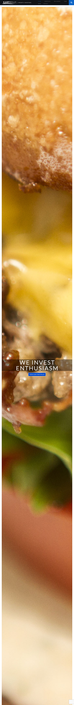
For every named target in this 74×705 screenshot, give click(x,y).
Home (39, 1)
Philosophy (57, 1)
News (39, 3)
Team (65, 1)
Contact (45, 3)
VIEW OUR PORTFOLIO (37, 374)
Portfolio (47, 1)
